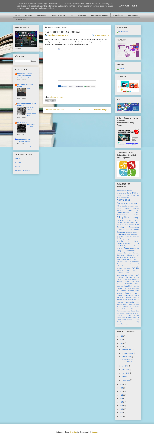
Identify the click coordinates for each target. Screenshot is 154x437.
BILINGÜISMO (118, 15)
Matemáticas (129, 295)
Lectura (119, 293)
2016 (121, 406)
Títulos (137, 319)
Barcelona (129, 215)
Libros (137, 293)
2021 (121, 388)
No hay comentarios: (102, 35)
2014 (121, 413)
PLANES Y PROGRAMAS (99, 15)
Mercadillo (120, 297)
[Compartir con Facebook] (52, 100)
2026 (121, 336)
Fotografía (120, 279)
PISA (130, 304)
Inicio (79, 110)
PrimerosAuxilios (134, 307)
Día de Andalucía (130, 257)
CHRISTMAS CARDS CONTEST (125, 225)
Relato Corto (135, 311)
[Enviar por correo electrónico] (46, 100)
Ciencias (120, 227)
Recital (128, 311)
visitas (126, 324)
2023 (121, 347)
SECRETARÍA (82, 15)
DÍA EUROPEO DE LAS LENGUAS (62, 32)
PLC (71, 15)
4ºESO (133, 195)
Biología (136, 218)
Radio (119, 311)
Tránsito (119, 322)
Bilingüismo (54, 97)
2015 (121, 409)
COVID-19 (136, 232)
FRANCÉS (136, 279)
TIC (134, 319)
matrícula (136, 295)
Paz (137, 302)
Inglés (61, 97)
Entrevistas (127, 268)
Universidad (129, 322)
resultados (128, 313)
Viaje (138, 322)
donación (119, 264)
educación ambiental (124, 266)
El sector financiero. (24, 141)
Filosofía (136, 275)
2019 (121, 395)
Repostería (120, 313)
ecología (137, 264)
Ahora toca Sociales (24, 74)
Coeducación (134, 227)
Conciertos (136, 230)
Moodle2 (18, 162)
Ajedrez (119, 208)
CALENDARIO (42, 15)
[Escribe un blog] (48, 100)
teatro (124, 319)
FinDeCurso (120, 277)
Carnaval (129, 220)
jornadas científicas (128, 291)
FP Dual (132, 279)
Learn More (124, 6)
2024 (121, 343)
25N (138, 193)
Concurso (121, 232)
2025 (121, 340)
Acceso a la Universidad (23, 170)
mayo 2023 (126, 373)
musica (125, 300)
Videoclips (120, 324)
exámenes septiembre (125, 275)
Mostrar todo (33, 147)
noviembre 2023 (127, 353)
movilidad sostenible (132, 297)
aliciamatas (127, 208)
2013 (121, 416)
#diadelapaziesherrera (124, 191)
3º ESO (126, 195)
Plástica (119, 307)
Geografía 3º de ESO (24, 139)
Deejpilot (73, 432)
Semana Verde (121, 317)
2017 (121, 402)
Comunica (121, 230)
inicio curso (127, 288)
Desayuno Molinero (125, 255)
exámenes (135, 273)
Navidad (136, 300)
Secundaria (136, 315)
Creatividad (121, 235)
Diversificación (134, 261)
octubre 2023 (126, 357)
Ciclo (137, 225)
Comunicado (129, 230)
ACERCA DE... (133, 15)
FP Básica (127, 279)
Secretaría (127, 315)
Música (130, 300)
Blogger (94, 432)
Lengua (128, 293)
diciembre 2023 (127, 350)
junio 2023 (125, 370)
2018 (121, 399)
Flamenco (129, 277)
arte (138, 210)
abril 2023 (125, 377)
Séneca (17, 158)
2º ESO (28, 88)
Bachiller (137, 213)
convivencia (129, 232)
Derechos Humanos (131, 253)
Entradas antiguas (101, 110)
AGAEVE (137, 206)
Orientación (130, 302)
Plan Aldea (136, 304)
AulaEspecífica (123, 213)
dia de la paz (131, 259)
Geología (126, 281)
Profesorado (120, 309)
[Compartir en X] (50, 100)
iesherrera (120, 286)
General (119, 281)
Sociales (128, 317)
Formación (136, 277)
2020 (121, 391)
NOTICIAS (28, 15)
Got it (134, 6)
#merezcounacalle (123, 193)
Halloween (128, 284)
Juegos (137, 291)
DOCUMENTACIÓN (58, 15)
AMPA (130, 210)
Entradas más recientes (54, 110)
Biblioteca (18, 166)
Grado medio (135, 281)
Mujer (119, 300)
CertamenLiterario (129, 222)
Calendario (120, 220)
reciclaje (123, 311)
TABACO (119, 319)
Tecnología (129, 319)
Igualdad (128, 286)
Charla (137, 222)
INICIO (17, 15)
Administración (122, 206)
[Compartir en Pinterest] (55, 100)
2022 (121, 384)
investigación (135, 288)
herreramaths (22, 122)
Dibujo (126, 261)
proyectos (136, 309)
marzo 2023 (126, 380)
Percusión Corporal (122, 304)
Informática (136, 286)
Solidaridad (135, 317)
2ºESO (119, 195)
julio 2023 (125, 366)
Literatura (120, 295)
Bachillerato (121, 215)
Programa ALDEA (128, 309)
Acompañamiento (122, 197)
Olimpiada (120, 302)
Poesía (125, 307)
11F (130, 193)
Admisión (131, 206)
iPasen (119, 291)
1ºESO (134, 193)
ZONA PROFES (20, 19)
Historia (136, 284)
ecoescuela (128, 264)
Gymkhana (120, 284)
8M (138, 195)
